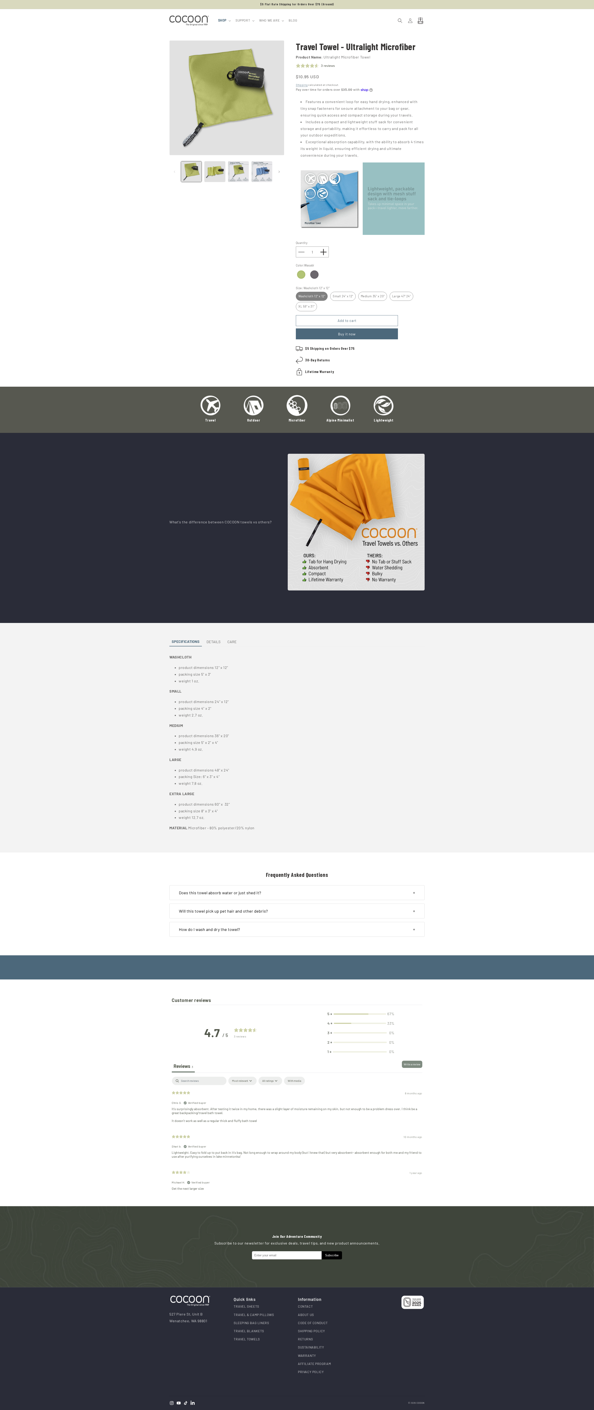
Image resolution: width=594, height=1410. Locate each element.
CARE (232, 641)
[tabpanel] (297, 1135)
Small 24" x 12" (343, 296)
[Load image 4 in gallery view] (261, 171)
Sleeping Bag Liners (251, 1323)
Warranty (307, 1356)
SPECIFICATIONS (186, 641)
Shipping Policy (311, 1331)
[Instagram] (171, 1403)
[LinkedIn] (192, 1403)
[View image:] (356, 522)
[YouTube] (178, 1403)
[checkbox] (294, 1081)
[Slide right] (279, 172)
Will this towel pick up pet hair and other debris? (223, 911)
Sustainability (311, 1347)
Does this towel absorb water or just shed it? (220, 892)
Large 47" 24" (401, 296)
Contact (305, 1306)
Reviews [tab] (183, 1066)
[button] (224, 20)
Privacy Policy (311, 1372)
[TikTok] (185, 1403)
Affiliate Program (314, 1364)
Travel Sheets (246, 1306)
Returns (305, 1339)
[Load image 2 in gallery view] (214, 171)
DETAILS (213, 641)
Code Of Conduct (313, 1323)
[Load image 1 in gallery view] (191, 171)
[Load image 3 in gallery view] (238, 171)
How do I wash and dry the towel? (209, 929)
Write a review (412, 1064)
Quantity (301, 243)
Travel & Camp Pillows (254, 1315)
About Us (306, 1315)
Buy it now (347, 334)
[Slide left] (174, 172)
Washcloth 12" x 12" (311, 296)
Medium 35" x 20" (373, 296)
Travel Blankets (249, 1331)
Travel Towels (247, 1339)
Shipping (302, 84)
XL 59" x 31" (306, 306)
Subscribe (332, 1255)
